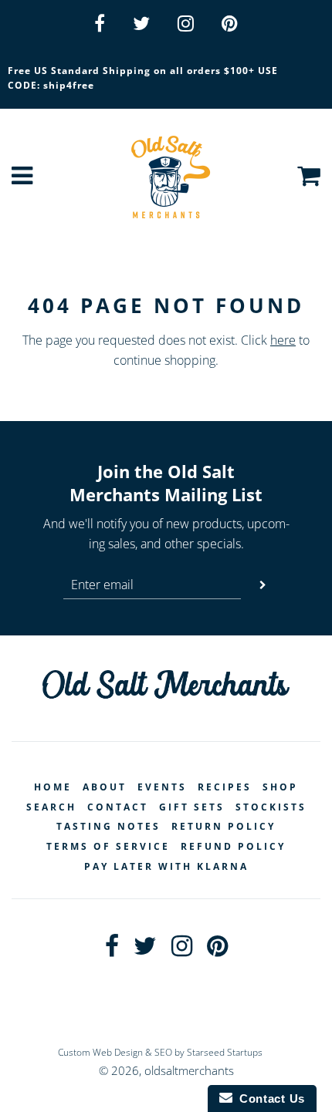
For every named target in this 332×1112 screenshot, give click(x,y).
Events (162, 787)
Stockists (271, 807)
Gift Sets (192, 807)
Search (51, 807)
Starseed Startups (225, 1052)
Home (53, 787)
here (283, 340)
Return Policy (223, 826)
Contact (117, 807)
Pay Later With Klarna (166, 866)
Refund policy (233, 846)
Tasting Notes (108, 826)
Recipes (225, 787)
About (105, 787)
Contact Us (268, 1098)
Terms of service (108, 846)
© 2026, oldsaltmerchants (166, 1070)
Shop (280, 787)
